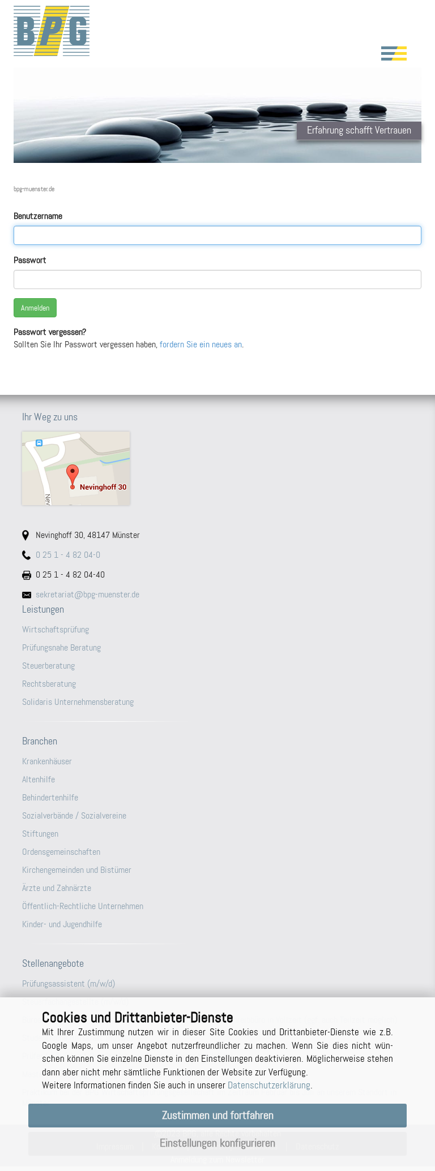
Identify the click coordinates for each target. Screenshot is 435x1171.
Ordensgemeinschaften (61, 851)
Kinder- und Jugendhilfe (62, 924)
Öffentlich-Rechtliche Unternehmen (82, 906)
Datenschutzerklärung (269, 1085)
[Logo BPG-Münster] (217, 31)
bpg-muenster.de (34, 188)
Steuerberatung (48, 665)
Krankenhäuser (47, 761)
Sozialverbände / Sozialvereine (74, 815)
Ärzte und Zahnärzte (56, 887)
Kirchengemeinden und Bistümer (76, 869)
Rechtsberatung (49, 683)
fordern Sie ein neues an (201, 344)
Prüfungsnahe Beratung (61, 647)
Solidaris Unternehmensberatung (78, 701)
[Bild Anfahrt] (217, 468)
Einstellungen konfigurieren (217, 1143)
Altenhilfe (38, 779)
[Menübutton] (394, 53)
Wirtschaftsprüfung (55, 629)
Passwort (30, 260)
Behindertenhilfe (50, 797)
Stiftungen (40, 833)
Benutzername (38, 216)
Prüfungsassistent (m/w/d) (68, 983)
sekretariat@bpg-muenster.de (87, 594)
